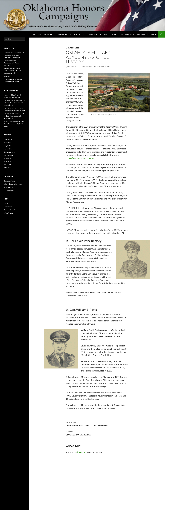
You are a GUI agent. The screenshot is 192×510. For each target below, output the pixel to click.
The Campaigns (126, 34)
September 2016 (9, 152)
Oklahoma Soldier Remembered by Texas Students (11, 63)
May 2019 (7, 146)
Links (106, 34)
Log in (6, 204)
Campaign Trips (93, 34)
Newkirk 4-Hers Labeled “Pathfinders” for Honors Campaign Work (12, 70)
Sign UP (154, 34)
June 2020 (7, 143)
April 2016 (7, 168)
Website (7, 76)
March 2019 (8, 149)
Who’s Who (141, 34)
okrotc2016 (87, 67)
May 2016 (7, 164)
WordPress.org (9, 213)
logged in (81, 452)
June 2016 (7, 161)
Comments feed (9, 210)
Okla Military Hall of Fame (13, 184)
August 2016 (8, 155)
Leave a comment (103, 67)
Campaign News (9, 181)
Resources (78, 34)
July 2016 (7, 158)
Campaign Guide (63, 34)
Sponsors (48, 34)
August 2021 (8, 139)
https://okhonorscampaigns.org (80, 158)
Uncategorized (72, 48)
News (114, 34)
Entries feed (8, 207)
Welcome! (37, 34)
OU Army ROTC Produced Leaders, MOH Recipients (87, 423)
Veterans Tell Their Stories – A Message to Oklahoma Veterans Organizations (14, 55)
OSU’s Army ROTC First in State (78, 433)
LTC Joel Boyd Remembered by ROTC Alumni (14, 116)
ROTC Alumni (8, 187)
